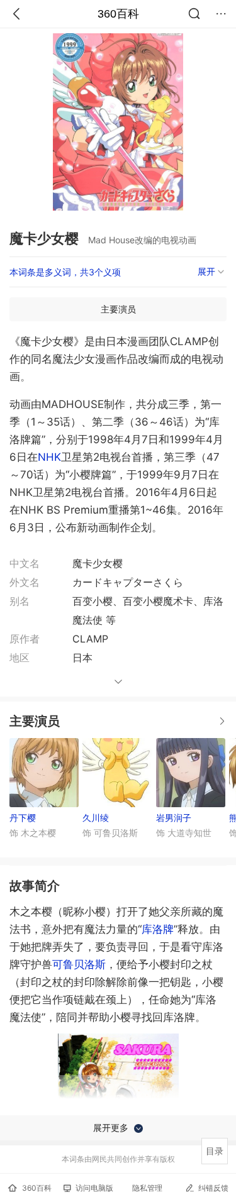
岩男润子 (173, 817)
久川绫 (95, 817)
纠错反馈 (213, 1188)
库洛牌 (158, 929)
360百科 (118, 14)
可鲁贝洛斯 (79, 964)
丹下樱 (22, 817)
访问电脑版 (94, 1188)
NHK (49, 457)
